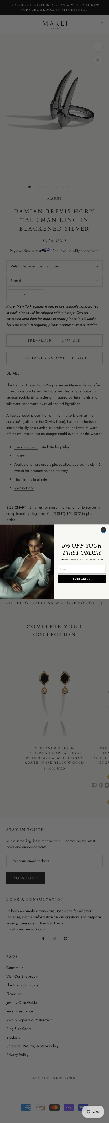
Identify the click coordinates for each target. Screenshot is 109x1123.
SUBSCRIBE (81, 578)
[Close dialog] (103, 529)
